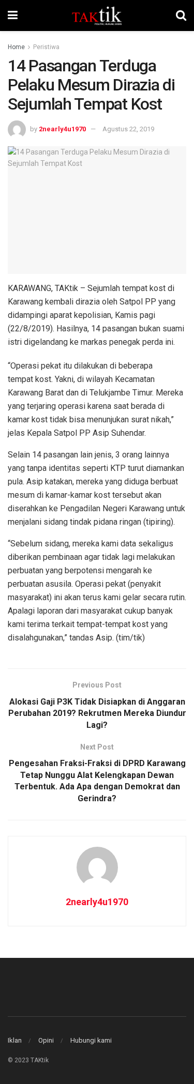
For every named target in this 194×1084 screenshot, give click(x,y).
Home (16, 47)
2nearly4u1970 (62, 129)
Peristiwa (46, 47)
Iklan (15, 1040)
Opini (46, 1040)
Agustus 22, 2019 (128, 129)
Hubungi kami (91, 1040)
